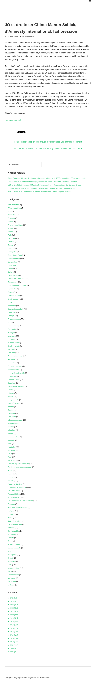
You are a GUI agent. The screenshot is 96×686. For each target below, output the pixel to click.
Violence (11, 585)
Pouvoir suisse (13, 497)
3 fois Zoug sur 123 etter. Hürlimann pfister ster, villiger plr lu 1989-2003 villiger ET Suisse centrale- (47, 178)
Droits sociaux (13, 299)
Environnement (14, 319)
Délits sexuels (13, 275)
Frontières (12, 376)
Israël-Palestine (14, 403)
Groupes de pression (16, 386)
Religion (11, 511)
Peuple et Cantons (15, 484)
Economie (12, 306)
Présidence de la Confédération (20, 501)
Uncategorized (13, 568)
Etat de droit (13, 326)
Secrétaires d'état (15, 524)
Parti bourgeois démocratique (19, 467)
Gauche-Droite (14, 380)
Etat (9, 322)
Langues (11, 413)
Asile (10, 235)
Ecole (10, 302)
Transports (12, 555)
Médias (11, 427)
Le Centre (12, 417)
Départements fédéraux (17, 285)
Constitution (12, 262)
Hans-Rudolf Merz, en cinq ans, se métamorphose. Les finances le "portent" (49, 142)
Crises (10, 269)
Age (9, 211)
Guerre (11, 390)
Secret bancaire (14, 521)
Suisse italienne (14, 544)
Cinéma (11, 248)
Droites (11, 292)
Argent (10, 222)
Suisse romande (14, 548)
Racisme (11, 504)
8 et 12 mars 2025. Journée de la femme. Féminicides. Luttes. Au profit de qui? (39, 192)
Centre (10, 245)
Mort (10, 444)
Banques (11, 238)
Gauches (11, 383)
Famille (11, 349)
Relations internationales (17, 507)
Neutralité (12, 447)
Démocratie (12, 282)
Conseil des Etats (15, 255)
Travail (10, 558)
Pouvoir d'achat (14, 491)
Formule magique (15, 366)
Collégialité (12, 252)
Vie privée (12, 581)
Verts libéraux (13, 575)
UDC (10, 565)
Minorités (11, 430)
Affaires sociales (14, 208)
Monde (10, 433)
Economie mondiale (16, 309)
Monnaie (11, 440)
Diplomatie (12, 289)
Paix (9, 457)
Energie (11, 316)
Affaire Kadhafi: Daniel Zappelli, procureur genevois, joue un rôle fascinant (47, 149)
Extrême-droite (14, 346)
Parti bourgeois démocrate (18, 464)
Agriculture (12, 215)
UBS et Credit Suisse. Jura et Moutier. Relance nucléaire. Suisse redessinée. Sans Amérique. (45, 185)
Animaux (11, 218)
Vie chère (11, 578)
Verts (10, 571)
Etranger (11, 333)
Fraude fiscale (13, 370)
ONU (10, 454)
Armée (10, 228)
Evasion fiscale (14, 343)
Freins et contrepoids (16, 373)
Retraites (11, 514)
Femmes (11, 353)
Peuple (10, 481)
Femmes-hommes (15, 356)
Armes (10, 232)
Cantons (11, 242)
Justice (10, 410)
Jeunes (11, 407)
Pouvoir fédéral (14, 494)
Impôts (10, 396)
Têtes (10, 551)
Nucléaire (11, 450)
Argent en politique (15, 225)
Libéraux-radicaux (15, 420)
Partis (10, 470)
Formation (12, 363)
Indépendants (13, 400)
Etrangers (12, 336)
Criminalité (12, 265)
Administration (13, 205)
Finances (11, 359)
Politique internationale (17, 487)
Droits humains (28, 36)
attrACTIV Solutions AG (41, 678)
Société (11, 538)
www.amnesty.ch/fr (13, 120)
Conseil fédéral (14, 259)
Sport (10, 541)
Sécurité (11, 528)
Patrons (11, 477)
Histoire (11, 393)
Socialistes (12, 534)
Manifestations (13, 423)
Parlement (12, 460)
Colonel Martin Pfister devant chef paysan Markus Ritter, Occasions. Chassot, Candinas (42, 182)
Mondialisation (13, 437)
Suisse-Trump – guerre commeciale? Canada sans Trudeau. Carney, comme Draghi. (41, 188)
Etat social (12, 329)
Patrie (10, 474)
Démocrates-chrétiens (16, 279)
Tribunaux (12, 561)
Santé (10, 518)
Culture (11, 272)
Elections (11, 312)
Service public (13, 531)
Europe (11, 339)
